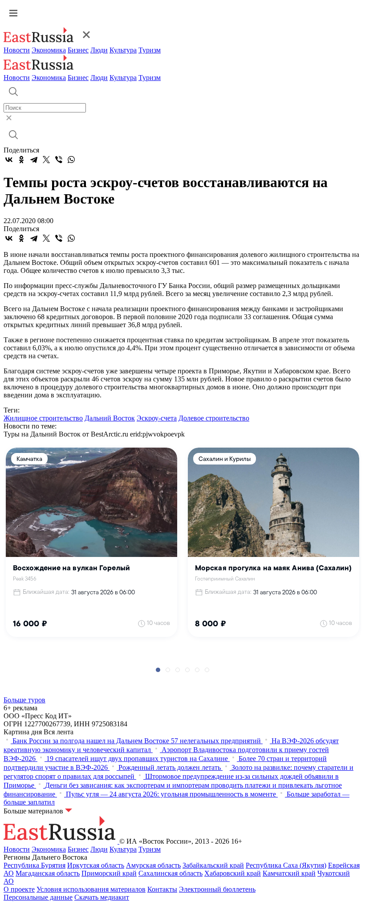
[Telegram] (33, 159)
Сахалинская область (170, 873)
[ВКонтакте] (9, 159)
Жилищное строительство (43, 418)
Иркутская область (95, 865)
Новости (17, 50)
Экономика (49, 50)
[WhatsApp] (71, 159)
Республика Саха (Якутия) (286, 865)
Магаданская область (48, 873)
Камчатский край (289, 873)
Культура (123, 50)
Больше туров (24, 700)
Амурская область (153, 865)
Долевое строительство (213, 418)
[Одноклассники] (21, 159)
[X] (46, 159)
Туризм (149, 50)
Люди (99, 50)
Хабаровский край (232, 873)
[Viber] (58, 159)
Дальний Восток (110, 418)
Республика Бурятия (34, 865)
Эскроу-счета (157, 418)
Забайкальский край (213, 865)
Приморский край (109, 873)
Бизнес (78, 50)
